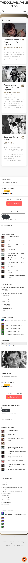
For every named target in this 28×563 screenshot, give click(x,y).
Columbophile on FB (6, 225)
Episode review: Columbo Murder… (16, 334)
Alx (23, 545)
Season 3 (21, 47)
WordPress (13, 545)
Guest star (6, 142)
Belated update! (6, 304)
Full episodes (11, 240)
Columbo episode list (13, 236)
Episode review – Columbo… (15, 331)
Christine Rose (8, 320)
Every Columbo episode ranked (15, 267)
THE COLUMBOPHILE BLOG (14, 4)
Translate (13, 346)
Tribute (11, 142)
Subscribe (5, 217)
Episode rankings (12, 249)
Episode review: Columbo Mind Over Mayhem (12, 87)
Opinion (16, 47)
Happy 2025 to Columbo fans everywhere (13, 293)
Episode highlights (8, 47)
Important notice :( (7, 308)
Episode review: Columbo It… (17, 325)
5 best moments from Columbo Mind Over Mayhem (12, 42)
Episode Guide (7, 92)
